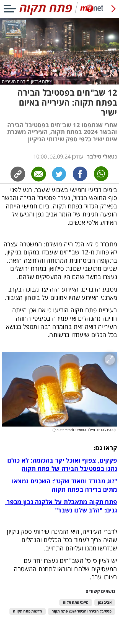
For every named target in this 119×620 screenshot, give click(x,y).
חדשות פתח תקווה (27, 611)
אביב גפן (105, 602)
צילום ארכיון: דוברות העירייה (27, 81)
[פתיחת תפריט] (10, 8)
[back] (113, 8)
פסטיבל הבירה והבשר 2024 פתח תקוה (81, 611)
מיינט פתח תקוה (76, 602)
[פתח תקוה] (59, 13)
